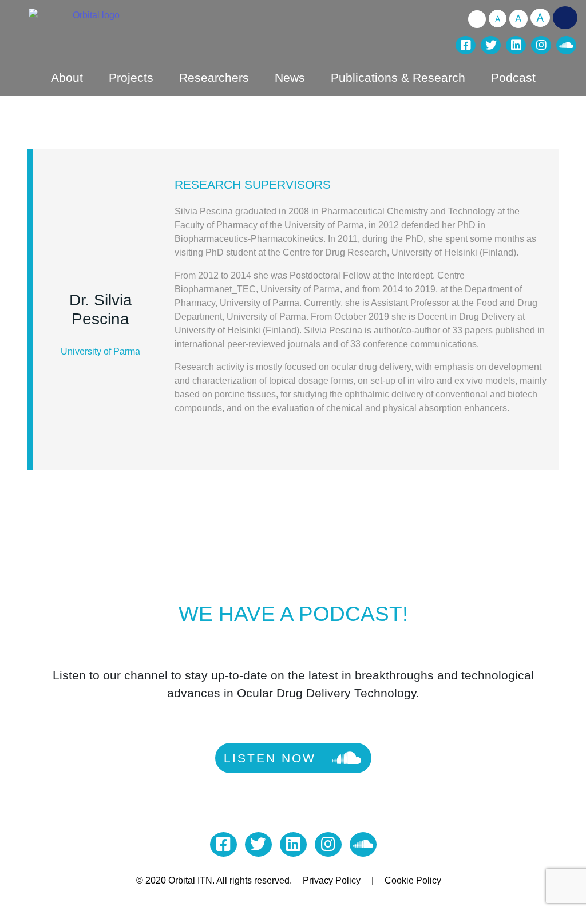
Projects (131, 77)
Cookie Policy (413, 880)
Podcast (513, 77)
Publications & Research (398, 77)
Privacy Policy (332, 880)
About (67, 77)
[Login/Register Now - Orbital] (565, 17)
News (290, 77)
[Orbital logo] (150, 28)
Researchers (214, 77)
